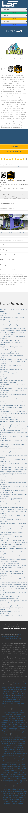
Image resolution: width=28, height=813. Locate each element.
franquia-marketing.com (18, 766)
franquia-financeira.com (11, 749)
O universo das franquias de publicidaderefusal (12, 329)
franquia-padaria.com (19, 774)
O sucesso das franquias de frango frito (10, 425)
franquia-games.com (21, 753)
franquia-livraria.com (11, 763)
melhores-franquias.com (11, 801)
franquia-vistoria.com (18, 799)
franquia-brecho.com (11, 699)
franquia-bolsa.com (19, 697)
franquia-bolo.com (7, 697)
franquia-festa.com (18, 747)
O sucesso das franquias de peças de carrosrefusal (13, 330)
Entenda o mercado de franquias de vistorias (12, 540)
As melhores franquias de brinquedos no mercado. (13, 469)
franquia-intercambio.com (10, 759)
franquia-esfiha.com (14, 741)
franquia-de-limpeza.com (10, 728)
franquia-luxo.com (15, 764)
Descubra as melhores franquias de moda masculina (14, 542)
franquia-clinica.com (7, 711)
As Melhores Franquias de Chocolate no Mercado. (13, 586)
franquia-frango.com (17, 751)
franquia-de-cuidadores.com (19, 726)
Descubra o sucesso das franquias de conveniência (13, 583)
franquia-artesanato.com (10, 691)
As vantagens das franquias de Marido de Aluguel (13, 473)
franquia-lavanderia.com (17, 761)
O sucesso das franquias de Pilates (9, 419)
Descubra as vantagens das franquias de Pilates (12, 527)
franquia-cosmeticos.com (11, 718)
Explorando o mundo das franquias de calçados (12, 615)
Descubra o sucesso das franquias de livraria (11, 546)
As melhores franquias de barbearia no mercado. (13, 544)
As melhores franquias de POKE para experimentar (13, 467)
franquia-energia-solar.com (19, 738)
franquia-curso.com (20, 722)
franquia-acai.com (21, 688)
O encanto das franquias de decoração (10, 563)
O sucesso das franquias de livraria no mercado (12, 606)
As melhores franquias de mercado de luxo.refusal (13, 388)
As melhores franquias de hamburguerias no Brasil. (13, 359)
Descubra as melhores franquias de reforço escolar (13, 600)
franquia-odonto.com (17, 772)
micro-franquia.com (17, 803)
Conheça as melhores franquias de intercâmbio (12, 411)
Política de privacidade (20, 684)
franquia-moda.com (21, 768)
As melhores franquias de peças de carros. (11, 417)
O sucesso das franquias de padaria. (9, 354)
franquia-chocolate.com (11, 707)
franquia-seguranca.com (17, 788)
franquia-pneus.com (20, 780)
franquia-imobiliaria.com (18, 757)
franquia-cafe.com (15, 703)
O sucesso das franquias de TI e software (11, 352)
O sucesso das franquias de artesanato (10, 431)
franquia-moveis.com (11, 770)
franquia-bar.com (14, 693)
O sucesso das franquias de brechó (9, 596)
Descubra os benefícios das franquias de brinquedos (14, 584)
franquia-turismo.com (8, 797)
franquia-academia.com (8, 688)
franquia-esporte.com (18, 743)
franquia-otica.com (6, 774)
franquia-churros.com (18, 709)
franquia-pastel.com (8, 776)
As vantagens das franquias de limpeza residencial (13, 429)
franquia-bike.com (18, 695)
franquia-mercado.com (7, 768)
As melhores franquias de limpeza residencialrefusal (14, 427)
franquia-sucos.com (20, 793)
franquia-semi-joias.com (11, 789)
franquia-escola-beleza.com (11, 739)
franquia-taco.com (20, 795)
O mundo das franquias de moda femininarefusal (13, 565)
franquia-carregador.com (18, 705)
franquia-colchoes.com (20, 711)
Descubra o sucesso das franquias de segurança (12, 577)
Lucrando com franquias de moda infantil (11, 598)
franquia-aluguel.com (20, 689)
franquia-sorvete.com (8, 793)
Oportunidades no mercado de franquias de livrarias (14, 509)
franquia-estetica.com (11, 745)
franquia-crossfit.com (7, 722)
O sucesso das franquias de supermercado (11, 346)
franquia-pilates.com (7, 778)
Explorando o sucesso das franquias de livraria (12, 471)
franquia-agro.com (8, 689)
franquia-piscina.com (21, 778)
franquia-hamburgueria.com (11, 755)
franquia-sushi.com (8, 795)
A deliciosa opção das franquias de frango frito (12, 507)
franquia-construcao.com (11, 713)
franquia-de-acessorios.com (10, 724)
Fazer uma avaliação (14, 167)
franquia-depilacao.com (18, 734)
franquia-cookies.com (19, 716)
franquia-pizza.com (7, 780)
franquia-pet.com (20, 776)
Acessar (14, 12)
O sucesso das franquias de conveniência (11, 340)
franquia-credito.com (18, 720)
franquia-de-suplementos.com (18, 730)
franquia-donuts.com (11, 736)
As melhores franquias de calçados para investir (12, 405)
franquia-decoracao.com (11, 732)
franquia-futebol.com (7, 753)
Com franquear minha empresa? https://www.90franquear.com (11, 636)
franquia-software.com (19, 791)
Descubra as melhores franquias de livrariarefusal (13, 502)
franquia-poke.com (10, 782)
